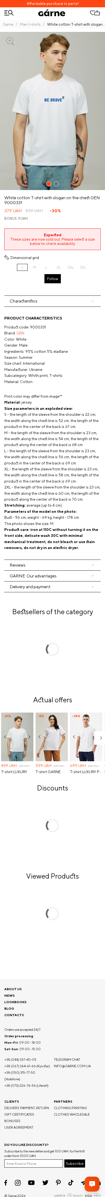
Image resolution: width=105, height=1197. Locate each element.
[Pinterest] (58, 1183)
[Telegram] (84, 1183)
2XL (71, 267)
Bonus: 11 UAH (16, 219)
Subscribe (74, 1163)
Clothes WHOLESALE (72, 1114)
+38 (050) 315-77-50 (19, 1072)
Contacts (14, 1015)
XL (59, 267)
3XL (83, 267)
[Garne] (51, 12)
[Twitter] (45, 1182)
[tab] (52, 301)
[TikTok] (71, 1183)
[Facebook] (5, 1183)
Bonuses (12, 1121)
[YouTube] (31, 1182)
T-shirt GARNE (48, 772)
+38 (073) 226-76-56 (20, 1085)
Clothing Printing (70, 1108)
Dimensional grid (24, 257)
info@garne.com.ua (72, 1066)
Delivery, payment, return (26, 1108)
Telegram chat (67, 1060)
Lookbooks (15, 1002)
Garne (8, 24)
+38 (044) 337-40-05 (20, 1060)
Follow (52, 279)
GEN (20, 333)
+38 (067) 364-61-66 (20, 1066)
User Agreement (18, 1127)
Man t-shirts (30, 24)
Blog (9, 1008)
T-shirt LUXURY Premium (86, 772)
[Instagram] (18, 1183)
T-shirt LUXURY (14, 772)
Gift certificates (19, 1114)
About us (13, 989)
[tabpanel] (52, 433)
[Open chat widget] (92, 1184)
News (9, 995)
